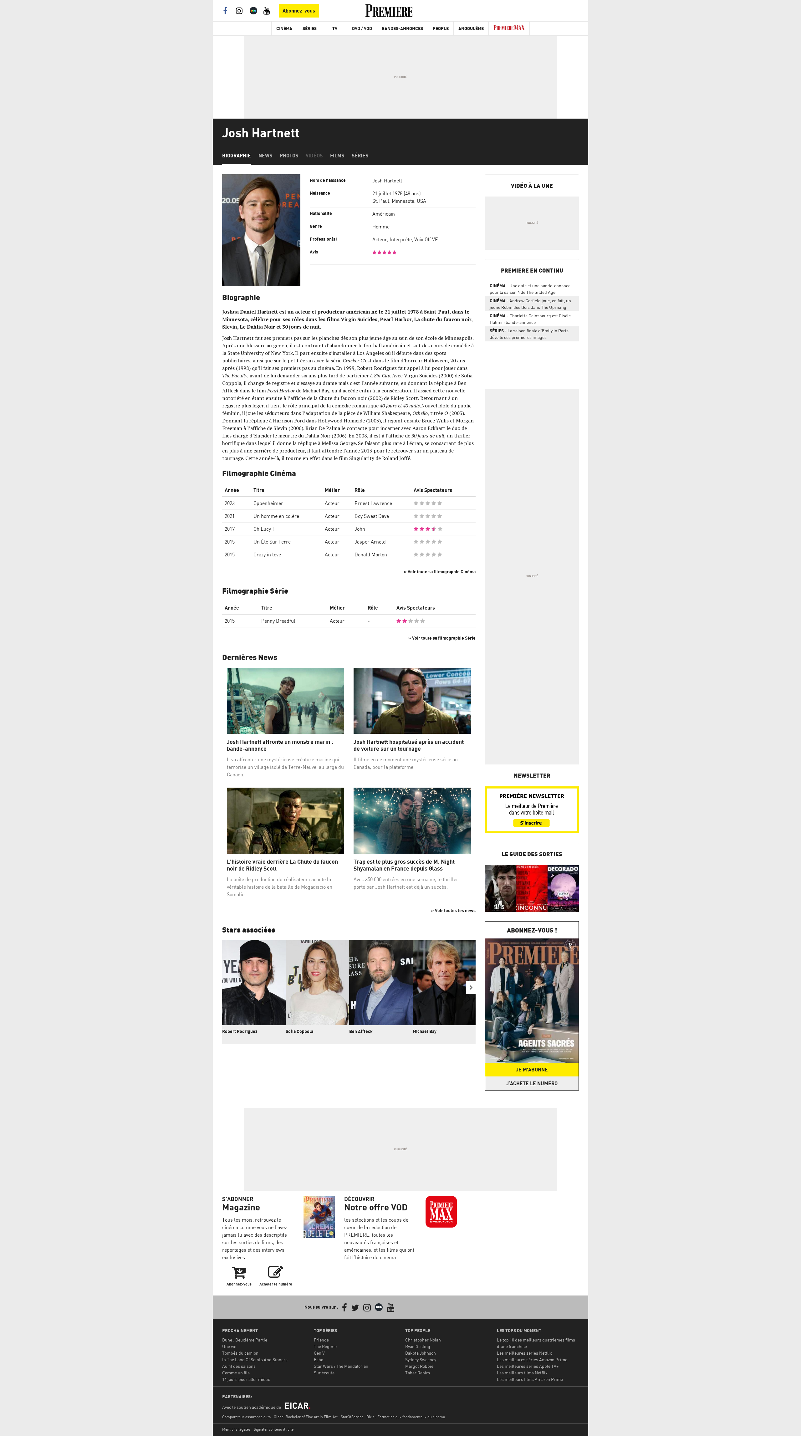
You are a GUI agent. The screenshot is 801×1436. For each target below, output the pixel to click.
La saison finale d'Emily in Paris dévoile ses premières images (529, 334)
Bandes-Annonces (402, 28)
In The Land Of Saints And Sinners (255, 1359)
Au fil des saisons (239, 1366)
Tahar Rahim (417, 1372)
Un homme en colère (276, 516)
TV (334, 28)
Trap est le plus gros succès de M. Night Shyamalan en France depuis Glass (404, 865)
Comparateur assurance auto (246, 1416)
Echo (318, 1359)
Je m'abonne (532, 1069)
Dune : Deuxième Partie (244, 1339)
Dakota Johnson (420, 1353)
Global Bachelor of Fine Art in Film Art (306, 1416)
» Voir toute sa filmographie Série (442, 638)
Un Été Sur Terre (272, 542)
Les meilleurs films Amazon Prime (530, 1379)
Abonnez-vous (299, 11)
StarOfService (352, 1416)
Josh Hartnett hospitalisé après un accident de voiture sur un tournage (409, 745)
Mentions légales (236, 1429)
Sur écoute (324, 1372)
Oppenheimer (268, 503)
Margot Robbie (419, 1366)
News (265, 155)
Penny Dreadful (278, 621)
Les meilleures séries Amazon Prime (532, 1359)
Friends (321, 1339)
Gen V (319, 1353)
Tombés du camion (240, 1353)
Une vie (229, 1346)
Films (337, 155)
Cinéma (284, 28)
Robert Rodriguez (240, 1031)
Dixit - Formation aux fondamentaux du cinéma (405, 1416)
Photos (289, 155)
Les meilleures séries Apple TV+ (528, 1366)
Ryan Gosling (417, 1346)
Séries (310, 28)
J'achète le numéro (532, 1083)
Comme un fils (236, 1372)
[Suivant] (471, 987)
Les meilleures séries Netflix (524, 1353)
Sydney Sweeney (420, 1359)
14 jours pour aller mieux (246, 1379)
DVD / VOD (362, 28)
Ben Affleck (361, 1031)
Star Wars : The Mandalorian (341, 1366)
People (441, 28)
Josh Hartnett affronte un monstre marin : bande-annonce (280, 745)
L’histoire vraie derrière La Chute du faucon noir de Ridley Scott (282, 865)
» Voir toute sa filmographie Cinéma (440, 571)
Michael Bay (424, 1031)
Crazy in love (267, 554)
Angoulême (471, 28)
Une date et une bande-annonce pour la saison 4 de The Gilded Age (530, 289)
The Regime (325, 1346)
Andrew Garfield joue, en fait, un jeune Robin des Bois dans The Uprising (530, 304)
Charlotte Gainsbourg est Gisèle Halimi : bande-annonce (530, 319)
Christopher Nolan (423, 1339)
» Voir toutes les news (453, 910)
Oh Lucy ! (263, 529)
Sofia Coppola (299, 1031)
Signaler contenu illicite (273, 1429)
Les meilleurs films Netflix (522, 1372)
